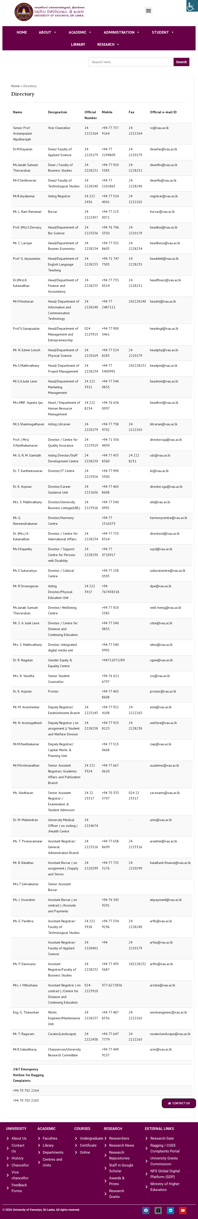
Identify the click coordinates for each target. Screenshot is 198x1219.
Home (22, 32)
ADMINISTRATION (119, 32)
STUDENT (160, 32)
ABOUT (45, 32)
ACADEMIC (77, 32)
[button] (149, 11)
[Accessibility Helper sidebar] (192, 6)
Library (78, 44)
